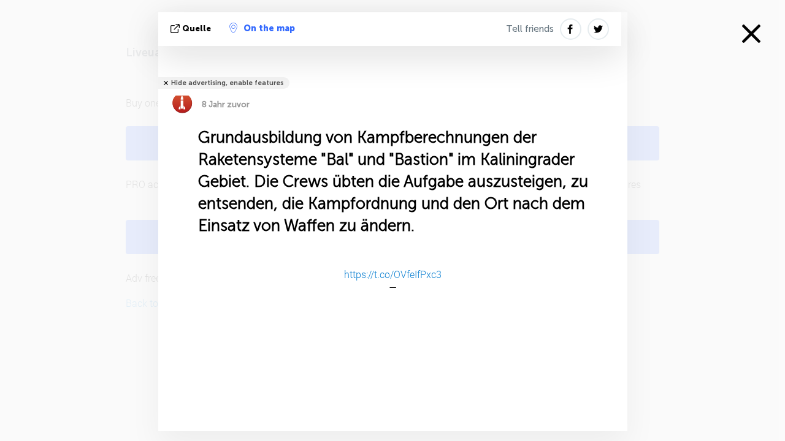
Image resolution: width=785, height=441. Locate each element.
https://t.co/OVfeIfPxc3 (393, 274)
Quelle (196, 28)
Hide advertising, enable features (227, 83)
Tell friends (530, 28)
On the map (269, 28)
